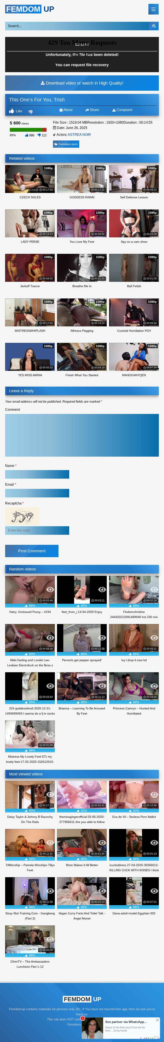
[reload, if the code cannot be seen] (22, 523)
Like (18, 111)
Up (30, 9)
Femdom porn (68, 144)
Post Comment (31, 551)
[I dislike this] (31, 112)
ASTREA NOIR (79, 134)
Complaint (124, 110)
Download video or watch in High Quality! (84, 83)
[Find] (154, 26)
